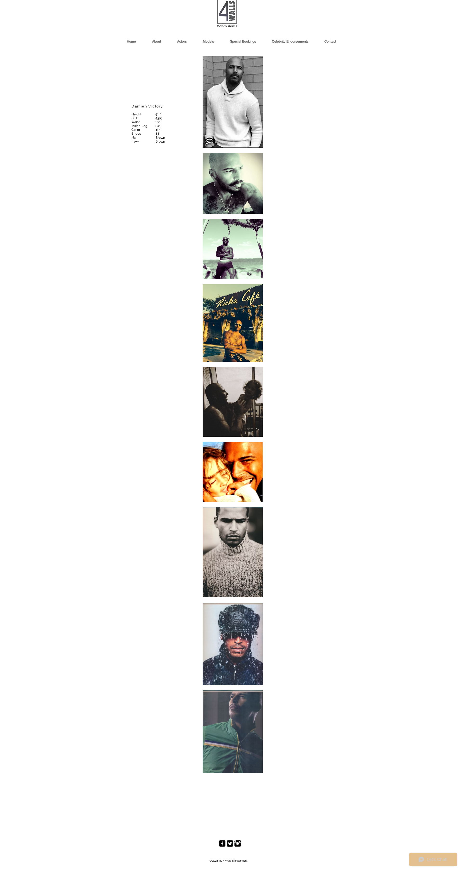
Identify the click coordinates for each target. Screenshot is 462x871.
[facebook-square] (222, 843)
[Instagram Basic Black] (237, 843)
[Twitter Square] (230, 843)
